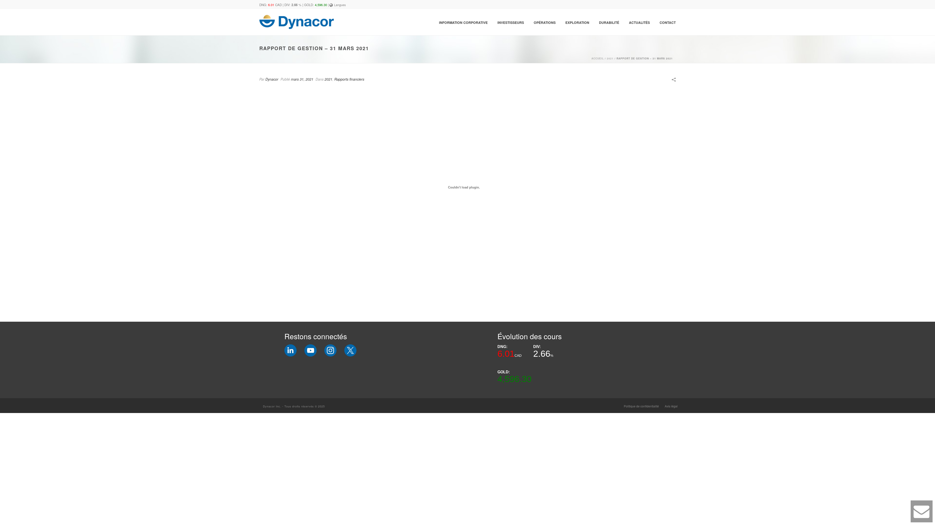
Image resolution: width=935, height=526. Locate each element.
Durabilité (609, 22)
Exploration (577, 22)
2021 (610, 58)
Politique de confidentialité (641, 406)
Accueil (597, 58)
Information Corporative (463, 22)
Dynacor (271, 79)
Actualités (639, 22)
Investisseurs (510, 22)
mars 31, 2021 (302, 79)
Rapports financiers (349, 79)
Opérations (545, 22)
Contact (668, 22)
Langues (340, 5)
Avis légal (671, 406)
